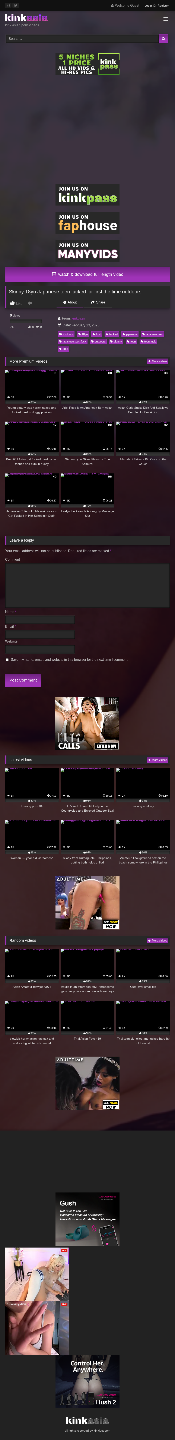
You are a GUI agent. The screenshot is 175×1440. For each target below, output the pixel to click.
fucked (113, 334)
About (72, 302)
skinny (118, 341)
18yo (85, 334)
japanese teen (154, 334)
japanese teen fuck (74, 341)
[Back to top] (161, 1427)
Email (10, 626)
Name (10, 612)
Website (11, 641)
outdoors (100, 341)
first (98, 334)
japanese (131, 334)
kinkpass (78, 318)
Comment (12, 559)
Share (100, 302)
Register (163, 5)
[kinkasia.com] (87, 18)
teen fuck (150, 341)
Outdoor (68, 334)
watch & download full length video (90, 274)
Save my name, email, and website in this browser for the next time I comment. (69, 659)
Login (148, 5)
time (65, 348)
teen (133, 341)
